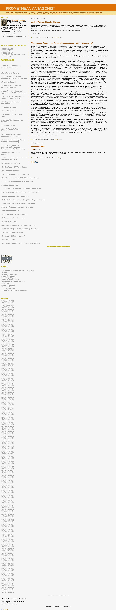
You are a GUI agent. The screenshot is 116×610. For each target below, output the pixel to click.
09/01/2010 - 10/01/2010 (7, 393)
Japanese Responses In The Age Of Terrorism (18, 225)
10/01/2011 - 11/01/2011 (7, 409)
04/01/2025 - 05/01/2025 (7, 572)
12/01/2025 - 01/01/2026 (7, 582)
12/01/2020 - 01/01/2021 (7, 516)
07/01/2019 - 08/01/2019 (7, 495)
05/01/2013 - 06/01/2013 (7, 433)
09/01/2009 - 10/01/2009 (7, 378)
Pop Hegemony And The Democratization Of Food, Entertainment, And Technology (13, 147)
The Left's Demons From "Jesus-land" (15, 174)
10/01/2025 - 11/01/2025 (7, 579)
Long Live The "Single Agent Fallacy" (12, 121)
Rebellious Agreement (9, 107)
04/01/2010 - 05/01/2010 (7, 387)
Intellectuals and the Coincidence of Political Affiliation (14, 159)
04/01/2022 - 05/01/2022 (7, 526)
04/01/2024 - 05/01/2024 (7, 557)
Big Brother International (10, 163)
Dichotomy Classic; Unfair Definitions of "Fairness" (11, 135)
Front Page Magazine (9, 278)
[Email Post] (60, 37)
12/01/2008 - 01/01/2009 (7, 367)
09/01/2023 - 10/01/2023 (7, 548)
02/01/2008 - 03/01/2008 (7, 354)
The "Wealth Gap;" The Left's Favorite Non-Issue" (20, 192)
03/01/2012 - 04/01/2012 (7, 416)
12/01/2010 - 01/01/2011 (7, 397)
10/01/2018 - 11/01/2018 (7, 484)
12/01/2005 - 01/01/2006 (7, 321)
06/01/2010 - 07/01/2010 (7, 389)
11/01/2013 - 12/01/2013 (7, 441)
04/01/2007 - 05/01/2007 (7, 341)
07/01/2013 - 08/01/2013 (7, 436)
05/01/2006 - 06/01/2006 (7, 328)
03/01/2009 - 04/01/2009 (7, 370)
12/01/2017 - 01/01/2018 (7, 471)
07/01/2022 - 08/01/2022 (7, 530)
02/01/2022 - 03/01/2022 (7, 524)
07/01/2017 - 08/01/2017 (7, 465)
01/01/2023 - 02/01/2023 (7, 538)
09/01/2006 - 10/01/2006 (7, 333)
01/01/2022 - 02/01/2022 (7, 523)
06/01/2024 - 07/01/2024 (7, 559)
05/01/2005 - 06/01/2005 (7, 313)
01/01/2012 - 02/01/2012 (7, 413)
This (32, 149)
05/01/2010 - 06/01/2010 (7, 388)
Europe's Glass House (9, 185)
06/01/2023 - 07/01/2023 (7, 544)
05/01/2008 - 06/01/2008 (7, 358)
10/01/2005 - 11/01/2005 (7, 319)
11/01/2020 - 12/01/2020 (7, 515)
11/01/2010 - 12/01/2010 (7, 396)
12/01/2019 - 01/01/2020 (7, 501)
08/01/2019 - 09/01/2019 (7, 496)
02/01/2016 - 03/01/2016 (7, 455)
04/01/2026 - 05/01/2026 (7, 587)
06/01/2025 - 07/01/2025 (7, 574)
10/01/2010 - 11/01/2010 (7, 394)
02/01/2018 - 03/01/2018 (7, 474)
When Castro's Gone (9, 221)
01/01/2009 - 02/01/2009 (7, 368)
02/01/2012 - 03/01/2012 (7, 414)
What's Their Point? (8, 111)
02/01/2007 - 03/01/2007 (7, 339)
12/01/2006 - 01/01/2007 (7, 336)
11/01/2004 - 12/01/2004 (7, 305)
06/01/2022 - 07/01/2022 (7, 529)
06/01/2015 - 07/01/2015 (7, 452)
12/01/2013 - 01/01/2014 (7, 442)
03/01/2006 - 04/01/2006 (7, 325)
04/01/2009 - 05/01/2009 (7, 372)
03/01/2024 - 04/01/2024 (7, 555)
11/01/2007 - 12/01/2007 (7, 350)
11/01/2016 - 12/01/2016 (7, 460)
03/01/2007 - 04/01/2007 (7, 340)
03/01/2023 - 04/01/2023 (7, 540)
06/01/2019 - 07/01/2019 (7, 494)
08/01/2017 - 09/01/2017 (7, 466)
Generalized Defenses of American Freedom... (11, 66)
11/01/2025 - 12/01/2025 (7, 580)
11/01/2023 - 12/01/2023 (7, 550)
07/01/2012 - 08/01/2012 (7, 421)
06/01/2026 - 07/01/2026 (7, 589)
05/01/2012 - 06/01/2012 (7, 418)
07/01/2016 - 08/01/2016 (7, 458)
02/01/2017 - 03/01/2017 (7, 461)
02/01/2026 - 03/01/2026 (7, 584)
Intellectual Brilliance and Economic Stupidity (11, 86)
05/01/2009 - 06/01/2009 (7, 373)
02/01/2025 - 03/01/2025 (7, 569)
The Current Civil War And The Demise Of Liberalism (21, 189)
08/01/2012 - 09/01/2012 (7, 422)
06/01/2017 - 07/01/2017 (7, 463)
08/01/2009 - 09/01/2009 (7, 377)
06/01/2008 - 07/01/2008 (7, 359)
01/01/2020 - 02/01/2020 (7, 502)
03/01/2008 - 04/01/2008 (7, 355)
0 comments (56, 37)
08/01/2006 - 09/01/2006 (7, 331)
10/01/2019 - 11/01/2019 (7, 499)
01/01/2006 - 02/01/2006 (7, 323)
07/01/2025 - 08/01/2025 (7, 575)
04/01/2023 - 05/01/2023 (7, 541)
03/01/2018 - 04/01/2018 (7, 475)
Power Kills (5, 283)
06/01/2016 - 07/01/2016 (7, 457)
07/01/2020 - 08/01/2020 (7, 510)
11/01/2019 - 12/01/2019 (7, 500)
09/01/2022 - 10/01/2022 (7, 533)
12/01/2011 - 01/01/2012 (7, 412)
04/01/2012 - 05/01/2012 (7, 417)
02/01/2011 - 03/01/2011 (7, 399)
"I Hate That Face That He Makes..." (15, 196)
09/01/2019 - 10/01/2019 (7, 497)
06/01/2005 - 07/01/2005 (7, 314)
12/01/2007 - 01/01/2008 (7, 352)
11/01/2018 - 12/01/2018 (7, 485)
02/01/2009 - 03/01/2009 (7, 369)
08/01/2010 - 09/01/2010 (7, 392)
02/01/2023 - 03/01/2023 (7, 539)
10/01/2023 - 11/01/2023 (7, 549)
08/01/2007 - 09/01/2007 (7, 346)
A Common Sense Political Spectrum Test (17, 181)
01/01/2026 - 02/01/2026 (7, 583)
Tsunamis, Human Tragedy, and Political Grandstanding (13, 141)
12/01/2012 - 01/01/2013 (7, 427)
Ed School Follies (8, 125)
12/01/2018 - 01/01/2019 (7, 486)
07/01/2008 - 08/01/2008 (7, 360)
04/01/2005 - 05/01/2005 (7, 311)
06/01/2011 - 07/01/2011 (7, 404)
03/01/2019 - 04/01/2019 (7, 490)
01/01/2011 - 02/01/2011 (7, 398)
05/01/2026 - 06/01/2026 (7, 588)
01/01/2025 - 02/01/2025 (7, 568)
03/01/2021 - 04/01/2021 (7, 519)
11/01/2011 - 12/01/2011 (7, 411)
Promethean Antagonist (18, 20)
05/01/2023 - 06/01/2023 (7, 543)
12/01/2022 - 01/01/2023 (7, 536)
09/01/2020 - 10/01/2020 (7, 513)
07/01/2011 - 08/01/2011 (7, 406)
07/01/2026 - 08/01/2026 (7, 591)
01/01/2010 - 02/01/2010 (7, 383)
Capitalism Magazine (9, 274)
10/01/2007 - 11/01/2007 (7, 349)
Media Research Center (10, 280)
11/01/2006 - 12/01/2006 (7, 335)
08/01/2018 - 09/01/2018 (7, 481)
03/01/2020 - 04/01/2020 (7, 505)
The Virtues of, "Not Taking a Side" (12, 115)
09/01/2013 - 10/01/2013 (7, 438)
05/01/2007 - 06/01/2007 (7, 343)
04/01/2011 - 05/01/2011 (7, 402)
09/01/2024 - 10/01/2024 (7, 563)
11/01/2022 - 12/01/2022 (7, 535)
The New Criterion (8, 287)
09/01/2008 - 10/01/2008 (7, 363)
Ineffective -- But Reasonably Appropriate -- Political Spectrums (14, 92)
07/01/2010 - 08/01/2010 (7, 391)
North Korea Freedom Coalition (13, 281)
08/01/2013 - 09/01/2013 (7, 437)
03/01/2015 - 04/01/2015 (7, 448)
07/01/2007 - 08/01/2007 (7, 345)
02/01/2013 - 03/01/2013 (7, 430)
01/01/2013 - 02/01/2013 (7, 428)
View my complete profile (8, 34)
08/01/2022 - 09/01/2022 (7, 531)
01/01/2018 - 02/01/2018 (7, 472)
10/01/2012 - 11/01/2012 (7, 424)
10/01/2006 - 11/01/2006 (7, 334)
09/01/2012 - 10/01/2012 (7, 423)
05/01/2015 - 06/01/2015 (7, 451)
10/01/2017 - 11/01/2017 (7, 469)
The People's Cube (8, 289)
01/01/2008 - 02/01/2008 (7, 353)
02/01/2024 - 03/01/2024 (7, 554)
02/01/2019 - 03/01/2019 (7, 489)
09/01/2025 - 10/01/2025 (7, 578)
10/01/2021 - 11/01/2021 (7, 520)
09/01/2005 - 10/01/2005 (7, 318)
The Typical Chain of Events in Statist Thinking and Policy (12, 97)
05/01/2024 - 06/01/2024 (7, 558)
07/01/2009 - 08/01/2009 (7, 375)
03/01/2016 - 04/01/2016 (7, 456)
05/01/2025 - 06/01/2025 (7, 573)
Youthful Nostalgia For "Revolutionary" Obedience (20, 229)
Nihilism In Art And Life (10, 170)
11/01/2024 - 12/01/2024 (7, 565)
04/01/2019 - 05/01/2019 (7, 491)
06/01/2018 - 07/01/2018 (7, 479)
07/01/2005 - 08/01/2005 (7, 315)
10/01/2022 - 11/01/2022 (7, 534)
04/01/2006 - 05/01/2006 (7, 326)
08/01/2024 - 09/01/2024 (7, 562)
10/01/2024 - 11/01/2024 (7, 564)
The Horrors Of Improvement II (13, 236)
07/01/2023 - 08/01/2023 (7, 545)
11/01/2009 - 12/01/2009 (7, 380)
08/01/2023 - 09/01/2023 (7, 546)
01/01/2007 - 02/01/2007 (7, 338)
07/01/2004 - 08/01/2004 (7, 300)
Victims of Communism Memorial (14, 290)
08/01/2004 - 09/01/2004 (7, 301)
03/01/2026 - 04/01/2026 (7, 585)
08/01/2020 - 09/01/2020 (7, 511)
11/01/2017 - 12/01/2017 (7, 470)
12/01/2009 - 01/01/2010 (7, 382)
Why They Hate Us (8, 239)
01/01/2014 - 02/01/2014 (7, 443)
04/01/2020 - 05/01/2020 (7, 506)
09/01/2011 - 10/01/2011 (7, 408)
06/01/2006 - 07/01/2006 (7, 329)
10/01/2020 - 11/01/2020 (7, 514)
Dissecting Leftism (8, 276)
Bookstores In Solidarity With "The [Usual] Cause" (20, 178)
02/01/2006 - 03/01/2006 (7, 324)
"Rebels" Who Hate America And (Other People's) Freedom (23, 200)
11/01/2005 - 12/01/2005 (7, 320)
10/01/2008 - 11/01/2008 (7, 364)
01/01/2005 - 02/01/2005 (7, 307)
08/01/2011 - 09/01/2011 (7, 407)
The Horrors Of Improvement (12, 232)
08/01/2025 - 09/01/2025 (7, 577)
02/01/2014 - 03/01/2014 (7, 445)
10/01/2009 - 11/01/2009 (7, 379)
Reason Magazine (8, 285)
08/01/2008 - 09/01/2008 (7, 362)
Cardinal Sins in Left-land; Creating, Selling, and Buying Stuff (14, 77)
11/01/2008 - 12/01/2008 (7, 365)
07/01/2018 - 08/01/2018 (7, 480)
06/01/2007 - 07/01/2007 (7, 344)
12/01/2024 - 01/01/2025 (7, 567)
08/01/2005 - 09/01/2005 (7, 316)
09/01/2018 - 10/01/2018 (7, 482)
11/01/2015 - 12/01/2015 (7, 453)
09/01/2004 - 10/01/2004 (7, 302)
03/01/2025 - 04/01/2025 (7, 570)
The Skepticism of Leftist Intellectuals (10, 103)
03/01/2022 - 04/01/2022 (7, 525)
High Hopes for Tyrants (10, 73)
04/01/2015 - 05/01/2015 (7, 450)
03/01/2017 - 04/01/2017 (7, 462)
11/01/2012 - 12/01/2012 (7, 426)
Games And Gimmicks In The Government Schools (20, 243)
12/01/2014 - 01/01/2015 (7, 447)
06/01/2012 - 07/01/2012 (7, 419)
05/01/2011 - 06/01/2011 (7, 403)
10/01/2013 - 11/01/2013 (7, 440)
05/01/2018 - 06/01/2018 (7, 477)
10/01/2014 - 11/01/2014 (7, 446)
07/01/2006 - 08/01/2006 (7, 330)
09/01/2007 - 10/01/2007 (7, 348)
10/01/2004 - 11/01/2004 (7, 304)
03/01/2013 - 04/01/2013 (7, 431)
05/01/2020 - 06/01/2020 (7, 508)
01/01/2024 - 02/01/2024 (7, 553)
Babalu (4, 272)
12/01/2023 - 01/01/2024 (7, 552)
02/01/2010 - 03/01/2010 (7, 384)
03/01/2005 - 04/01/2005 (7, 310)
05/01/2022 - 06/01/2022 (7, 528)
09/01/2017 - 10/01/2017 (7, 467)
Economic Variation (8, 82)
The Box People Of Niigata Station (14, 167)
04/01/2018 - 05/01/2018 (7, 476)
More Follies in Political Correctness (10, 130)
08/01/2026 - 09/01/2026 (7, 592)
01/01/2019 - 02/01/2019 (7, 487)
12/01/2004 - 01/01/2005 (7, 306)
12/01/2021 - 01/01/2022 (7, 521)
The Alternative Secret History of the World (17, 270)
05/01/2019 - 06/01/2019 (7, 492)
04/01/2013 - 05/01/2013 (7, 432)
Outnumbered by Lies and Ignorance (11, 153)
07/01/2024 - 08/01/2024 (7, 560)
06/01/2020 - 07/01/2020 (7, 509)
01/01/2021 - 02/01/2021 (7, 518)
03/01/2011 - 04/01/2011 (7, 401)
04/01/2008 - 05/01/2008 (7, 357)
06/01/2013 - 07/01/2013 (7, 435)
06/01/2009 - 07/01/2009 (7, 374)
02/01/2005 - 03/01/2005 (7, 309)
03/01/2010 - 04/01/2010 (7, 385)
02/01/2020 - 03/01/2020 (7, 504)
